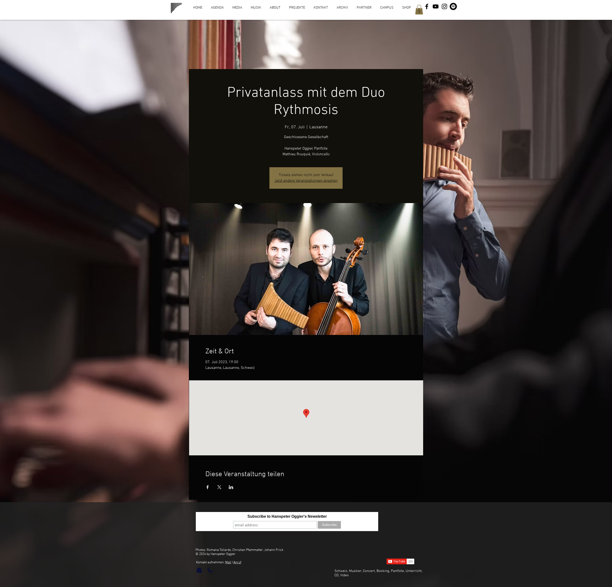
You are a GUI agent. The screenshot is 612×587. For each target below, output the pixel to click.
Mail (228, 562)
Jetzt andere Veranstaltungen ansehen (306, 180)
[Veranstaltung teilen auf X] (219, 487)
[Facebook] (426, 6)
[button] (419, 10)
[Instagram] (444, 6)
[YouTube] (435, 6)
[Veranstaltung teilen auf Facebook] (207, 487)
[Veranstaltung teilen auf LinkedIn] (231, 487)
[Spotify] (453, 6)
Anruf (237, 562)
